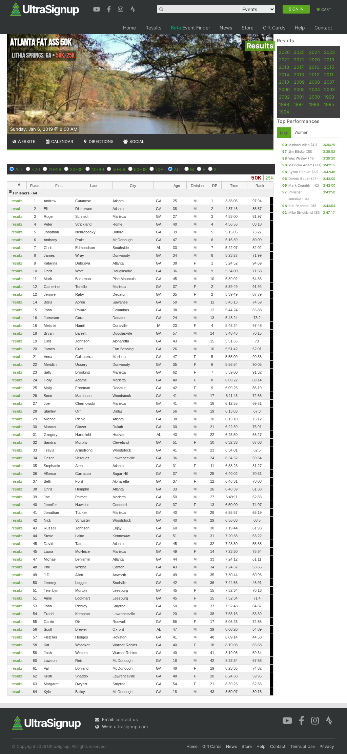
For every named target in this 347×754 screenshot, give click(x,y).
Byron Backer (299, 172)
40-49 (97, 169)
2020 (314, 59)
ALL (19, 169)
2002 (284, 97)
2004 (314, 89)
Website (26, 141)
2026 (284, 52)
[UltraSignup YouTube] (97, 8)
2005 (299, 89)
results (17, 201)
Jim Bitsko (296, 151)
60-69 (140, 169)
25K (269, 178)
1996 (314, 104)
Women (301, 132)
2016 (314, 67)
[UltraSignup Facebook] (109, 8)
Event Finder (190, 27)
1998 (284, 104)
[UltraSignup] (44, 9)
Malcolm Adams (301, 165)
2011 (328, 74)
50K (256, 177)
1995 (329, 104)
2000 (314, 97)
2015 (329, 67)
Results (153, 27)
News (226, 27)
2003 (329, 89)
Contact (323, 27)
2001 (299, 97)
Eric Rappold (298, 206)
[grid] (140, 442)
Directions (101, 141)
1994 (284, 111)
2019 (329, 59)
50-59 (119, 169)
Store (247, 27)
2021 (299, 59)
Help (300, 27)
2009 (299, 82)
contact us (127, 719)
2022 (284, 59)
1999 (329, 97)
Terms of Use (302, 746)
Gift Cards (274, 27)
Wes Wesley (297, 158)
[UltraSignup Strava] (133, 8)
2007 (329, 82)
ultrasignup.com (131, 726)
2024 (314, 52)
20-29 (54, 169)
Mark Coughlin (299, 185)
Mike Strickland (300, 212)
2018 (284, 67)
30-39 (76, 169)
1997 (299, 104)
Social (136, 141)
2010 (284, 82)
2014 (284, 74)
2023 (329, 52)
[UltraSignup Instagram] (121, 8)
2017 (299, 67)
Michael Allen (299, 145)
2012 (314, 74)
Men (284, 132)
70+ (159, 169)
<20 (36, 169)
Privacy (327, 746)
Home (129, 27)
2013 (299, 74)
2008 (314, 82)
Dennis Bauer (299, 178)
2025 (299, 52)
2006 (284, 89)
